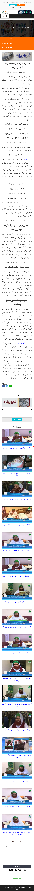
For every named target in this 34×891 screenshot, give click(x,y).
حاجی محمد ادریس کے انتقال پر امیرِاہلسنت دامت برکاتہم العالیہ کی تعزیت (17, 550)
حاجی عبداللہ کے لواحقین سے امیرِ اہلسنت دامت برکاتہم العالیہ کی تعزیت (16, 576)
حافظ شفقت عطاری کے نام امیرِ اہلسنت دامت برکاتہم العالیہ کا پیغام (17, 525)
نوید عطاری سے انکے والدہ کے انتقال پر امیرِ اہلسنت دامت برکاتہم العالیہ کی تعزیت (17, 705)
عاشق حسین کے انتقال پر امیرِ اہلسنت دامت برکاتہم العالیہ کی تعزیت (17, 448)
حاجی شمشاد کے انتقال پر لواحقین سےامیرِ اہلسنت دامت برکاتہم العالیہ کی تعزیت (17, 603)
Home (3, 38)
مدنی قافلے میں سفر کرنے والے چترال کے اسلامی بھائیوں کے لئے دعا (17, 499)
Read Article (17, 420)
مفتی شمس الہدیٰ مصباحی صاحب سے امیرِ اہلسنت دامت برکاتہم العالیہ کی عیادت (17, 628)
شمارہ (4, 16)
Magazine (9, 38)
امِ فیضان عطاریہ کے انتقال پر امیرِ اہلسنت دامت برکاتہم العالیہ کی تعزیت (17, 806)
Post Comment (17, 878)
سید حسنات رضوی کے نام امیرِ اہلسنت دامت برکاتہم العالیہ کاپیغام (17, 730)
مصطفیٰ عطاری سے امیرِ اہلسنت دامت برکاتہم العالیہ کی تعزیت (16, 653)
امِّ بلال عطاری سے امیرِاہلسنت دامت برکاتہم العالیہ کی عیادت (17, 781)
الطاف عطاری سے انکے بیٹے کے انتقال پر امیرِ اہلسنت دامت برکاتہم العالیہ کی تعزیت (17, 679)
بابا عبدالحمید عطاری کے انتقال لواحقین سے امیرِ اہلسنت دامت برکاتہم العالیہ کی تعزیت (17, 475)
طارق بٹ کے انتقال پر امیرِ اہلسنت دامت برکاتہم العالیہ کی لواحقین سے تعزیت (17, 756)
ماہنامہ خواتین (12, 5)
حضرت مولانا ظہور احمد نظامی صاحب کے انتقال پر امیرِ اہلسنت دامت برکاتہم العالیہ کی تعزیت (17, 833)
